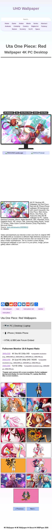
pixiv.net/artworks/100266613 (17, 227)
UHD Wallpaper (26, 8)
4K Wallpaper (8, 112)
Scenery (23, 29)
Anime (21, 23)
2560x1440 (6, 360)
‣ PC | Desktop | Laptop (16, 326)
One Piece (44, 112)
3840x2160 (6, 354)
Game (14, 23)
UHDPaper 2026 (42, 528)
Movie (28, 23)
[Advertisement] (26, 178)
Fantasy (44, 26)
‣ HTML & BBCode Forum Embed (18, 340)
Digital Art (34, 26)
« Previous (19, 509)
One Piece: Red (26, 112)
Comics (26, 26)
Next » (32, 509)
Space (37, 29)
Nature (14, 29)
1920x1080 (6, 366)
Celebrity (17, 26)
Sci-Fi (31, 29)
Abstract (44, 23)
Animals (8, 26)
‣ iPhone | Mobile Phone (15, 333)
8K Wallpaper (22, 528)
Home (7, 23)
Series (35, 23)
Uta (17, 112)
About (31, 528)
